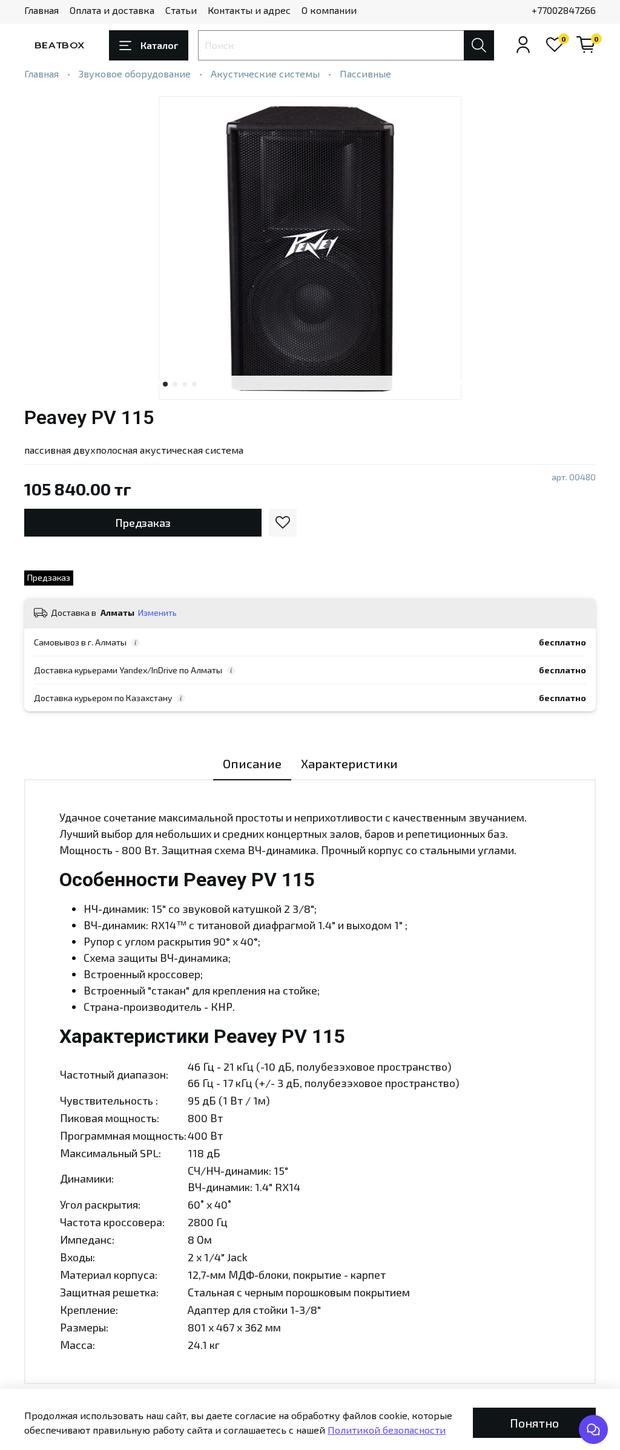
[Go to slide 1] (165, 384)
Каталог (159, 45)
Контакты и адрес (249, 10)
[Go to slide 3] (184, 384)
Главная (41, 10)
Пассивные (365, 73)
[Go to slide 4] (194, 384)
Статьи (181, 10)
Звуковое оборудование (135, 73)
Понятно (534, 1423)
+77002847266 (564, 10)
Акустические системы (265, 73)
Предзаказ (143, 522)
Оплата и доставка (112, 10)
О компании (329, 10)
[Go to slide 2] (175, 384)
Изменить (157, 612)
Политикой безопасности (387, 1429)
